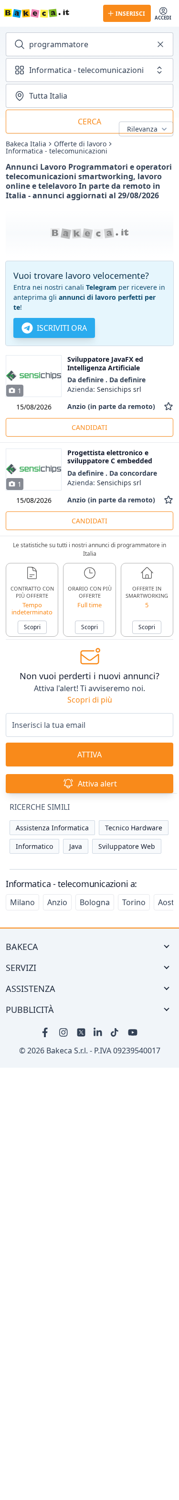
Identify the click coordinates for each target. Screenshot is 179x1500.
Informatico (34, 846)
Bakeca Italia (26, 144)
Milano (22, 902)
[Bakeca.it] (49, 13)
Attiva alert (97, 783)
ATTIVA (89, 754)
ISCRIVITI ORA (62, 328)
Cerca (89, 121)
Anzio (57, 902)
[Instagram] (64, 1032)
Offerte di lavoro (80, 144)
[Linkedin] (98, 1032)
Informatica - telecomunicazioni (56, 151)
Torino (134, 902)
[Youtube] (132, 1032)
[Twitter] (81, 1032)
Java (75, 846)
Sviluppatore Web (126, 846)
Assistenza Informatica (52, 827)
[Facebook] (47, 1032)
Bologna (95, 902)
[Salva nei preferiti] (168, 406)
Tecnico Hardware (133, 827)
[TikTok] (115, 1032)
